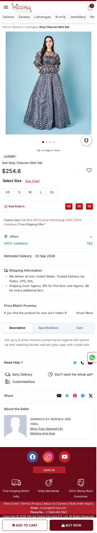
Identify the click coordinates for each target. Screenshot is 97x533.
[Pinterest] (75, 395)
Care (79, 328)
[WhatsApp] (75, 362)
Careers (62, 503)
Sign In (48, 470)
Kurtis (60, 17)
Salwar (8, 17)
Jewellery (78, 17)
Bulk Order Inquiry (81, 503)
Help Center (11, 503)
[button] (43, 142)
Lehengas (42, 17)
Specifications (48, 328)
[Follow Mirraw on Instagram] (48, 456)
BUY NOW (73, 525)
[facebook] (83, 395)
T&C (90, 243)
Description (17, 328)
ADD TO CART (26, 525)
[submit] (89, 170)
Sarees (24, 17)
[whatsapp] (67, 395)
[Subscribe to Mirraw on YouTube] (64, 456)
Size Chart (32, 181)
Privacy (36, 503)
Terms (25, 503)
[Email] (59, 395)
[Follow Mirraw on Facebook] (32, 456)
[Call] (82, 362)
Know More (84, 313)
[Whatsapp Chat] (91, 357)
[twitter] (90, 395)
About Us (49, 503)
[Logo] (22, 7)
